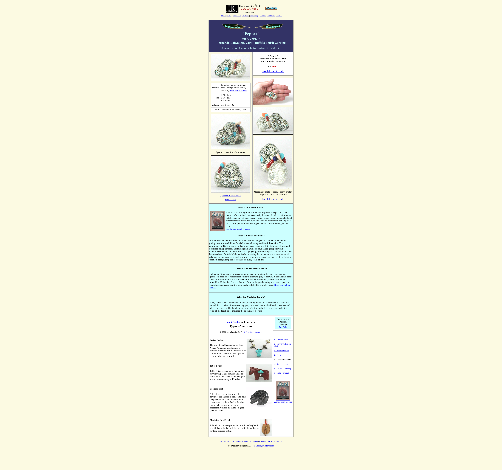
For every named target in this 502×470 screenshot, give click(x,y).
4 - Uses (277, 355)
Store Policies (230, 199)
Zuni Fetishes (233, 322)
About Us (237, 15)
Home (223, 15)
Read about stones (238, 90)
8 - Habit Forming (281, 373)
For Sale (283, 327)
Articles (245, 15)
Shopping (254, 15)
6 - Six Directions (281, 364)
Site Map (271, 15)
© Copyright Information (253, 332)
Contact (263, 15)
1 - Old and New (281, 339)
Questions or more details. (230, 195)
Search (279, 15)
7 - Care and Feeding (282, 368)
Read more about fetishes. (238, 229)
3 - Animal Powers (281, 351)
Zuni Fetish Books (283, 402)
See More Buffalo (273, 71)
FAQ (229, 15)
